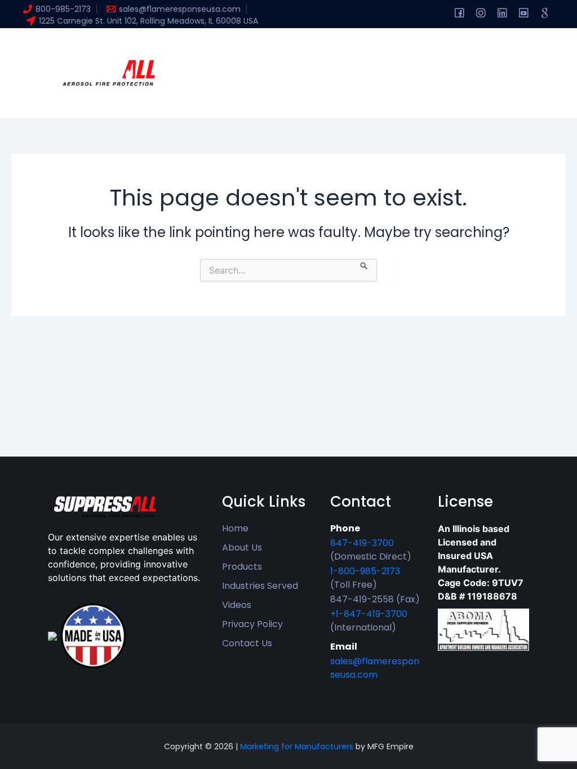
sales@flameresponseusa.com (374, 668)
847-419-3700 (362, 542)
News (271, 95)
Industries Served (260, 585)
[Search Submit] (364, 264)
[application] (279, 50)
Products (323, 50)
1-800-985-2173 (365, 571)
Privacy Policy (252, 624)
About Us (242, 547)
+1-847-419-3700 (368, 613)
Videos (236, 604)
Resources (394, 50)
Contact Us (247, 643)
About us (253, 50)
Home (203, 50)
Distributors (216, 95)
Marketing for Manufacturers (296, 746)
